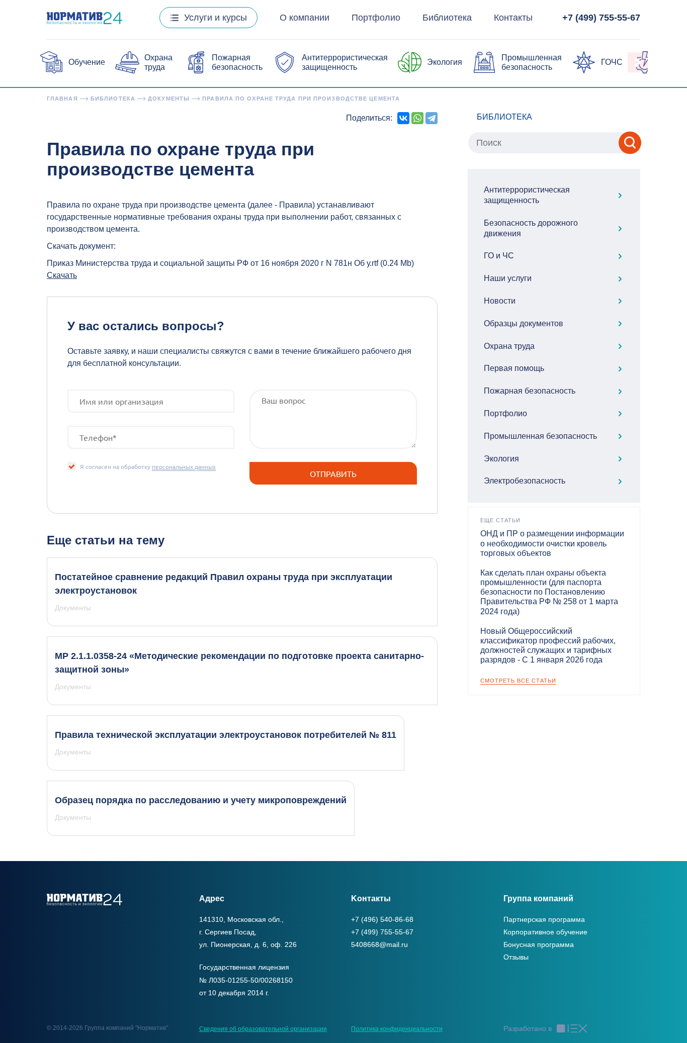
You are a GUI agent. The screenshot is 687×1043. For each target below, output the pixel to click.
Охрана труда (509, 346)
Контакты (513, 18)
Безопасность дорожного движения (531, 228)
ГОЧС (612, 62)
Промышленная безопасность (540, 436)
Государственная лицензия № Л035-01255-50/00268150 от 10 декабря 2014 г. (246, 979)
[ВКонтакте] (403, 118)
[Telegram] (431, 118)
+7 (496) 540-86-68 (382, 919)
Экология (444, 62)
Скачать (62, 275)
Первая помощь (514, 368)
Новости (500, 301)
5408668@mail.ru (379, 944)
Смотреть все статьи (518, 681)
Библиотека (447, 18)
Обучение (86, 62)
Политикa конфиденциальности (397, 1028)
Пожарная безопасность (529, 391)
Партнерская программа (544, 919)
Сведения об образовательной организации (263, 1028)
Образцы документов (523, 323)
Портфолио (376, 18)
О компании (304, 18)
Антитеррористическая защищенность (527, 195)
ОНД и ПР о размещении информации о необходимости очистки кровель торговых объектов (552, 543)
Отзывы (516, 957)
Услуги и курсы (215, 18)
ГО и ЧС (499, 255)
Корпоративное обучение (545, 932)
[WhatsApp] (417, 118)
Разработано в (527, 1028)
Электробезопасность (524, 481)
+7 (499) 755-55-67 (601, 18)
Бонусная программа (538, 944)
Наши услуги (508, 278)
